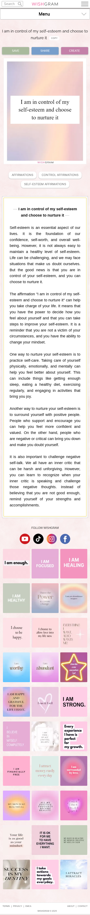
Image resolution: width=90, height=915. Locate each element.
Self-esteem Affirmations (45, 184)
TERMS (6, 906)
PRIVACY (17, 906)
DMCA (28, 906)
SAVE (15, 50)
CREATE (74, 50)
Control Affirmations (60, 175)
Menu (44, 14)
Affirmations (22, 175)
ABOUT (71, 906)
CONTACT (82, 906)
